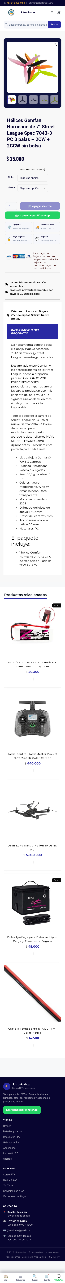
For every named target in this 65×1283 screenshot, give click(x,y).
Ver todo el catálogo (14, 1196)
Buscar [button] (35, 1277)
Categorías (20, 1277)
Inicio (6, 1277)
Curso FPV (9, 1174)
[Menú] (43, 12)
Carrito (47, 1277)
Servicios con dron (13, 1190)
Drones (7, 1125)
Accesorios (9, 1147)
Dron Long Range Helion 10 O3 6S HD (32, 847)
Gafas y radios (11, 1142)
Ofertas (7, 1158)
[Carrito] (59, 12)
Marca (11, 187)
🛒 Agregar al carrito (39, 206)
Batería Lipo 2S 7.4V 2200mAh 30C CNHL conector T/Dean (32, 664)
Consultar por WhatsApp (35, 215)
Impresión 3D (10, 1153)
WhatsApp (58, 1277)
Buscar (54, 24)
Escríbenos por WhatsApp (22, 1109)
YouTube (8, 1185)
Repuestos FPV (11, 1136)
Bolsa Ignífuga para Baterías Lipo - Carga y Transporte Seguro (32, 939)
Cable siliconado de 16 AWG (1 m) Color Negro (32, 1030)
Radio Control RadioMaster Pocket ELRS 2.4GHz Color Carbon (32, 756)
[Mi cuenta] (52, 12)
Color (11, 177)
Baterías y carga (12, 1131)
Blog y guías (10, 1179)
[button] (55, 44)
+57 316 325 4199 (16, 3)
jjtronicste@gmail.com (19, 1230)
